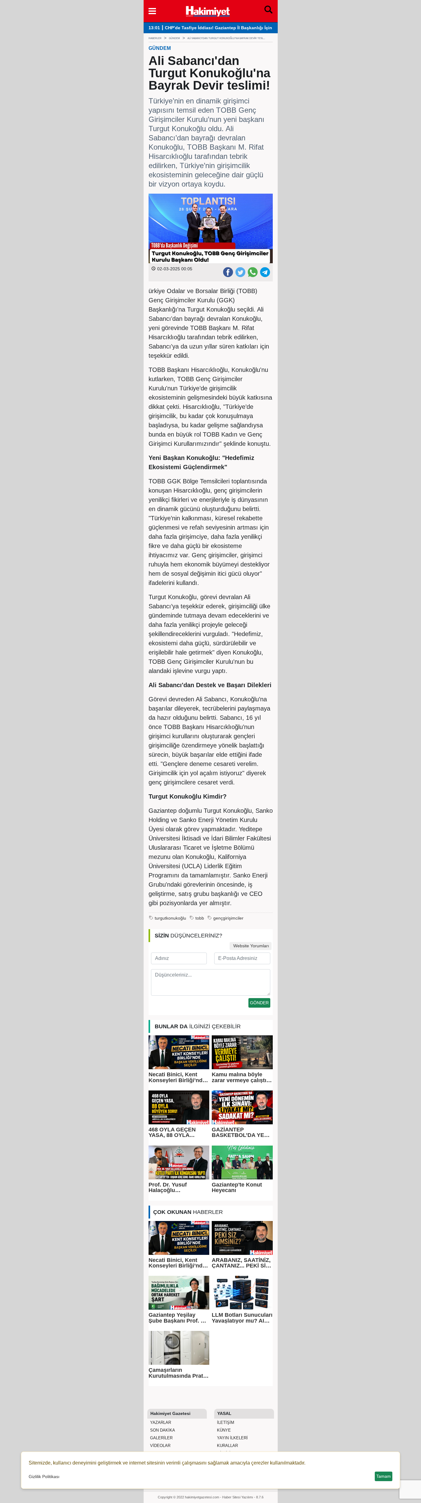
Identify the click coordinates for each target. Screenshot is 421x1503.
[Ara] (268, 11)
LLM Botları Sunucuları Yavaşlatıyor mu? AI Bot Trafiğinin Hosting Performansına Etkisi (242, 1318)
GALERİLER (161, 1438)
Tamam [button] (383, 1476)
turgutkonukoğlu (170, 918)
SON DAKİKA (162, 1430)
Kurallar (227, 1445)
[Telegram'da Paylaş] (264, 271)
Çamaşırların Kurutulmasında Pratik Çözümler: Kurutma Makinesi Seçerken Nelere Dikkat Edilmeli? (178, 1373)
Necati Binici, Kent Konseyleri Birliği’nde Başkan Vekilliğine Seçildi (177, 1077)
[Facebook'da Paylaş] (227, 271)
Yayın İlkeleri (232, 1438)
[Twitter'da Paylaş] (240, 271)
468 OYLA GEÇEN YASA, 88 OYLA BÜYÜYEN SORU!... (174, 1132)
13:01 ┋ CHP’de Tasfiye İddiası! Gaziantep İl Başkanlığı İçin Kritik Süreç (223, 28)
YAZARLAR (160, 1422)
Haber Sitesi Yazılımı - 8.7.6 (243, 1497)
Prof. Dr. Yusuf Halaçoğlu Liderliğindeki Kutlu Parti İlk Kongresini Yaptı (174, 1187)
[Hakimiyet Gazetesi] (207, 10)
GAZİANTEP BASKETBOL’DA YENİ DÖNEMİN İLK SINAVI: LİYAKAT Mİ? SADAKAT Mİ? (241, 1132)
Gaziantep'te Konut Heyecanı (237, 1187)
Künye (223, 1430)
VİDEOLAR (159, 1445)
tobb (199, 918)
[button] (152, 11)
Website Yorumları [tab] (250, 946)
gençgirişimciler (228, 918)
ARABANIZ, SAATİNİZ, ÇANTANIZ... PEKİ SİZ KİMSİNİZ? (241, 1263)
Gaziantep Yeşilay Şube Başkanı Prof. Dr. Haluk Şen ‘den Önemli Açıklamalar (179, 1318)
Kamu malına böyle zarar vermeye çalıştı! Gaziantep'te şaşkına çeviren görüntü (240, 1077)
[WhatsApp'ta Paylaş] (252, 271)
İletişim (225, 1422)
